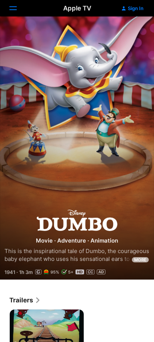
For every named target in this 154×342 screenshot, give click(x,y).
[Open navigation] (17, 8)
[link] (25, 300)
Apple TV (77, 8)
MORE (140, 259)
